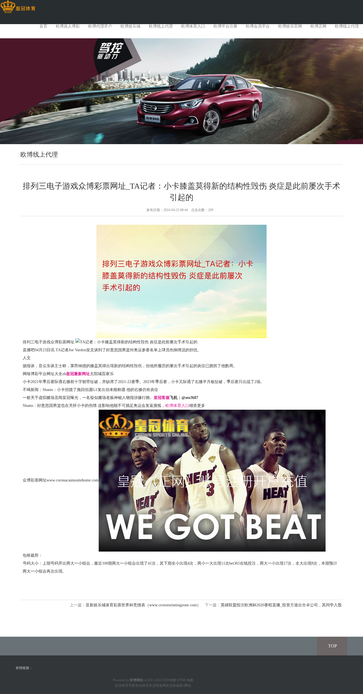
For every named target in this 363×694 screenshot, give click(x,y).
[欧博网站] (17, 7)
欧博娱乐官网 (290, 26)
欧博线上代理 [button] (347, 26)
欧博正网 (318, 26)
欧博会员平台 (258, 26)
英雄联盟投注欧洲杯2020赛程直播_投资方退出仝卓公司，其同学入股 (281, 605)
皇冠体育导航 (125, 685)
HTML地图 (185, 680)
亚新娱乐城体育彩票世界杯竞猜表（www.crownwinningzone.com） (143, 605)
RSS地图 (169, 680)
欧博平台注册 (225, 26)
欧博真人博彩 (68, 26)
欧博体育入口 (193, 26)
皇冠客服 (173, 685)
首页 (43, 26)
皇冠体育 (142, 685)
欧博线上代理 (161, 26)
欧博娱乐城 (130, 26)
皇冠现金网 (157, 685)
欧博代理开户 (100, 26)
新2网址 (185, 685)
